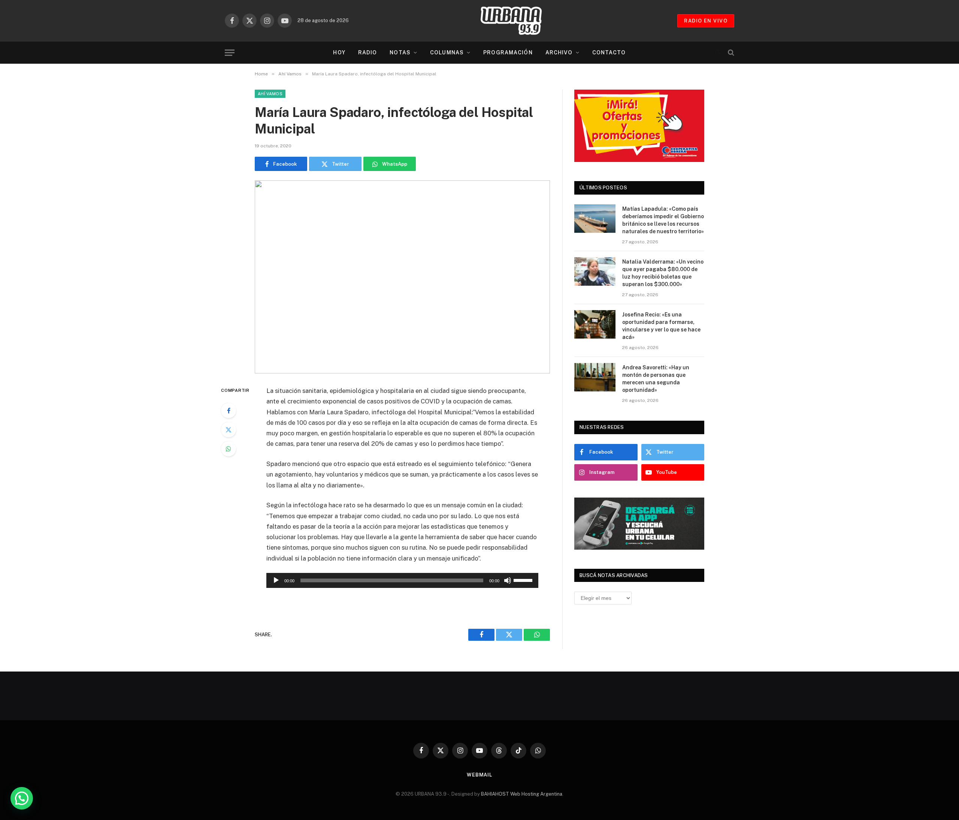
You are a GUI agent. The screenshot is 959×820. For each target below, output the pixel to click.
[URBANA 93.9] (518, 20)
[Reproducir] (276, 580)
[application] (402, 580)
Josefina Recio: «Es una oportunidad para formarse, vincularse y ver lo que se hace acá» (661, 326)
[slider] (524, 579)
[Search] (730, 52)
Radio (367, 52)
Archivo (559, 52)
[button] (21, 798)
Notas (400, 52)
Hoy (339, 52)
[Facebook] (228, 410)
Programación (507, 52)
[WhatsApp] (228, 448)
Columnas (447, 52)
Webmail (479, 775)
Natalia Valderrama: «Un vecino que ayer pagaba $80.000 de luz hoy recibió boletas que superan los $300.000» (663, 273)
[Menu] (230, 52)
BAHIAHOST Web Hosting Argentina (521, 794)
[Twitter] (228, 429)
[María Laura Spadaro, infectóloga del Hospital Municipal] (402, 276)
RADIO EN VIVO (705, 21)
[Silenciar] (507, 580)
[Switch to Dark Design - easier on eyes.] (718, 52)
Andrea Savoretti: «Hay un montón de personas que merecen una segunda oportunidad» (655, 378)
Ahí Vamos (270, 93)
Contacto (609, 52)
